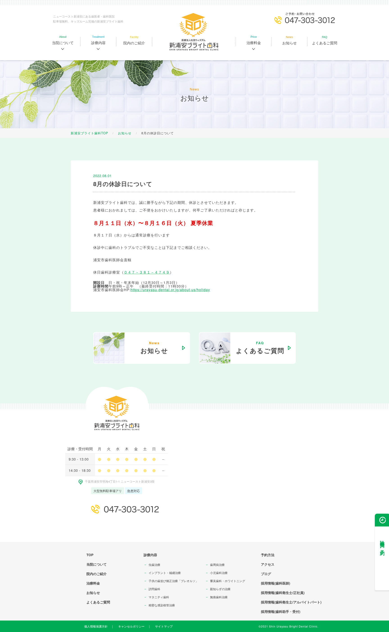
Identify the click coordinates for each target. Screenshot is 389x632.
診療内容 (150, 554)
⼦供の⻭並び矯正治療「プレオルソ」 (173, 581)
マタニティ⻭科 (159, 597)
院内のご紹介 (96, 573)
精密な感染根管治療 (162, 605)
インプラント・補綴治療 (165, 573)
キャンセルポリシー (131, 626)
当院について (96, 564)
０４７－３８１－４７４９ (147, 272)
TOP (89, 554)
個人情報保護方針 (96, 626)
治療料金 (93, 583)
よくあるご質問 (98, 602)
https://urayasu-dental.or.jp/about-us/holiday (170, 289)
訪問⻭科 (154, 589)
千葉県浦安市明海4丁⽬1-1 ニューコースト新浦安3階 (119, 481)
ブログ (266, 573)
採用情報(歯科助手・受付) (280, 611)
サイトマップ (164, 626)
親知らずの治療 (220, 589)
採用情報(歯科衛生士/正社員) (283, 592)
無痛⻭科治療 (219, 597)
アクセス (267, 564)
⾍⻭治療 (154, 564)
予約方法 (267, 554)
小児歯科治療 (219, 573)
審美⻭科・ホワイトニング (227, 581)
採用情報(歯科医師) (275, 583)
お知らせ (124, 133)
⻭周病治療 (217, 564)
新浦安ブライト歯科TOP (89, 133)
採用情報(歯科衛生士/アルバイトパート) (291, 602)
